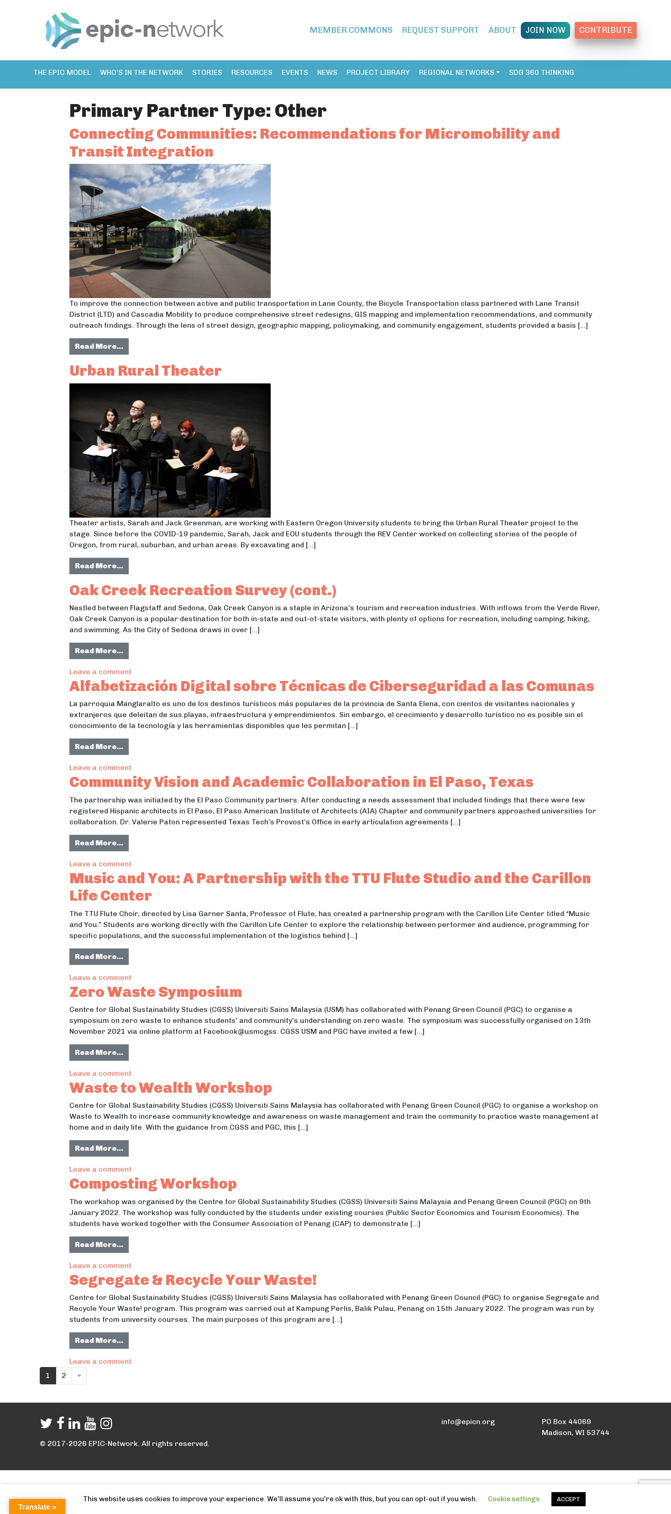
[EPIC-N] (134, 29)
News (327, 72)
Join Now (545, 30)
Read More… (102, 346)
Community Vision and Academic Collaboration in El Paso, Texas (301, 782)
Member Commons (351, 30)
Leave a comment (100, 671)
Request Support (440, 30)
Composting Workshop (153, 1183)
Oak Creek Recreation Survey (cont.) (202, 590)
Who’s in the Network (141, 72)
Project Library (378, 72)
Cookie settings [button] (514, 1499)
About (502, 30)
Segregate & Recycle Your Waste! (193, 1280)
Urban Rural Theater (145, 370)
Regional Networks (456, 72)
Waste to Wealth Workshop (170, 1087)
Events (295, 72)
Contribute (605, 30)
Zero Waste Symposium (155, 992)
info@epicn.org (468, 1421)
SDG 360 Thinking (541, 72)
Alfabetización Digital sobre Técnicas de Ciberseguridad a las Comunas (331, 686)
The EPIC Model (62, 72)
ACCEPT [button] (568, 1499)
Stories (207, 72)
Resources (252, 72)
